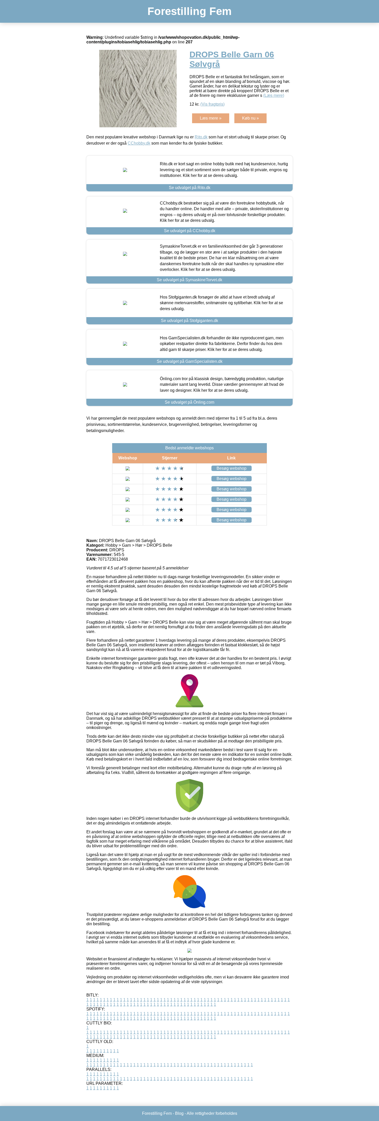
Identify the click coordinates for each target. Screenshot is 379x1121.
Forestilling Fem (189, 11)
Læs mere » (210, 118)
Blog (179, 1113)
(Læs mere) (273, 95)
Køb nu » (250, 118)
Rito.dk (201, 137)
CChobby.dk (139, 143)
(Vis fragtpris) (212, 104)
